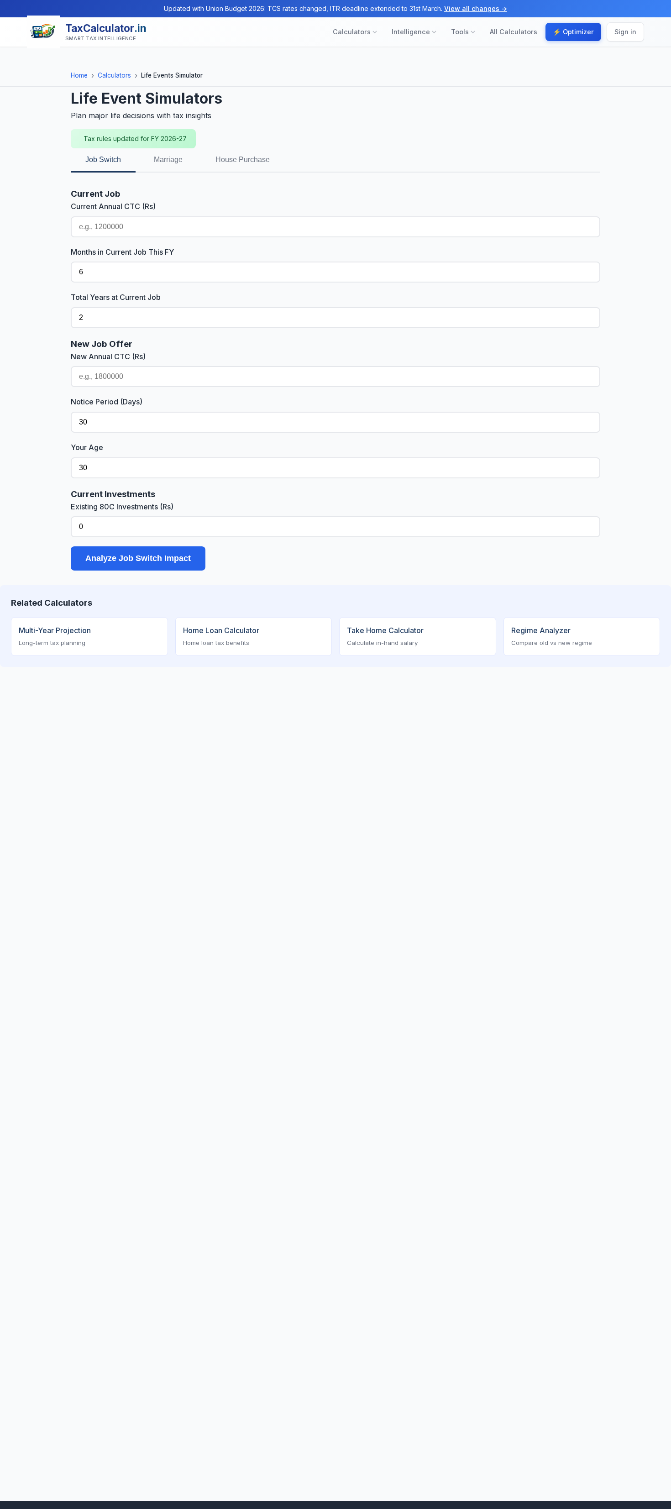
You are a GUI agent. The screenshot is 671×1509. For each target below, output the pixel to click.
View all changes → (475, 8)
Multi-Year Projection (55, 636)
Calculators (352, 32)
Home (79, 75)
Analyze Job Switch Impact (138, 558)
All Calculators (513, 32)
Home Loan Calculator (221, 636)
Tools (460, 32)
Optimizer (573, 32)
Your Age (87, 447)
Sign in (625, 32)
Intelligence (411, 32)
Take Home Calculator (385, 636)
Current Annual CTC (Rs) (113, 206)
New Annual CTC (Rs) (108, 356)
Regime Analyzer (551, 636)
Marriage (168, 159)
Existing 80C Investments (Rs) (122, 506)
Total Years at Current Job (116, 297)
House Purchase (242, 159)
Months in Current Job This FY (122, 252)
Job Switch (103, 159)
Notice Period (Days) (106, 401)
